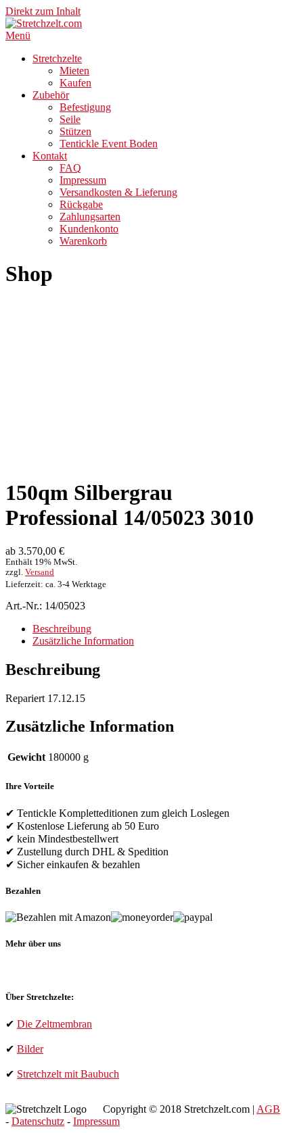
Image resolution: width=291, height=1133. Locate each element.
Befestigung (85, 107)
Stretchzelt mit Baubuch (68, 1074)
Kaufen (75, 83)
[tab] (159, 629)
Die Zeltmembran (54, 1024)
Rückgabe (81, 204)
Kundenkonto (89, 228)
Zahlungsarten (90, 216)
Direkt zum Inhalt (43, 11)
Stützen (75, 131)
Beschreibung (61, 628)
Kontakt (49, 155)
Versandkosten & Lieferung (118, 192)
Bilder (30, 1049)
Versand (39, 572)
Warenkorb (83, 241)
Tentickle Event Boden (109, 143)
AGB (268, 1109)
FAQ (70, 168)
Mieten (74, 70)
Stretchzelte (57, 58)
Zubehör (50, 95)
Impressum (83, 180)
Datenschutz (38, 1121)
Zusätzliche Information (83, 641)
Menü (17, 35)
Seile (70, 119)
